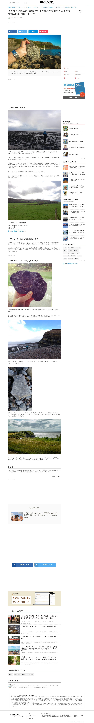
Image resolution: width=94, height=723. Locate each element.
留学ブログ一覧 (30, 718)
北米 (66, 71)
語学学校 (78, 247)
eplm (13, 684)
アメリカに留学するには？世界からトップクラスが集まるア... (77, 205)
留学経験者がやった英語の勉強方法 (77, 147)
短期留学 (74, 255)
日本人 (78, 253)
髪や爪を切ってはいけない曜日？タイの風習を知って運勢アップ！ (77, 173)
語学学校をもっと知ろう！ (75, 134)
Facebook (29, 716)
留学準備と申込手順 (73, 128)
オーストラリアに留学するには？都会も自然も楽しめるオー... (77, 225)
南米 (77, 71)
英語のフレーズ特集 (73, 154)
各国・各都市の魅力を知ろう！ (76, 141)
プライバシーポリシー (31, 715)
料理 (77, 258)
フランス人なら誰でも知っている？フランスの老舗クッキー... (76, 193)
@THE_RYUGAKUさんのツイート (70, 263)
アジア (66, 78)
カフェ (76, 250)
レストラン (67, 253)
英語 (66, 247)
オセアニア (78, 74)
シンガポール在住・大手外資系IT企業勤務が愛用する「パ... (77, 167)
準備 (66, 258)
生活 (73, 253)
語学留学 (71, 258)
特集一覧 (83, 158)
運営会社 (28, 713)
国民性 (70, 250)
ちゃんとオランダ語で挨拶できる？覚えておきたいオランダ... (76, 186)
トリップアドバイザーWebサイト (17, 230)
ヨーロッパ (67, 74)
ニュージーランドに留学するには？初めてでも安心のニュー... (76, 231)
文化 (66, 250)
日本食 (80, 255)
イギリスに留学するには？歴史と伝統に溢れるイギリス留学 (77, 218)
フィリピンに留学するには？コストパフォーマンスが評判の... (77, 238)
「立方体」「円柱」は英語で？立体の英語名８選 (77, 180)
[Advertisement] (34, 543)
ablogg (20, 716)
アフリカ (78, 78)
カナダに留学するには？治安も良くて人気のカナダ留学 (77, 212)
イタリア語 (71, 247)
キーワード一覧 (82, 260)
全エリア (67, 68)
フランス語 (67, 255)
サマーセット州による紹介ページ (17, 231)
